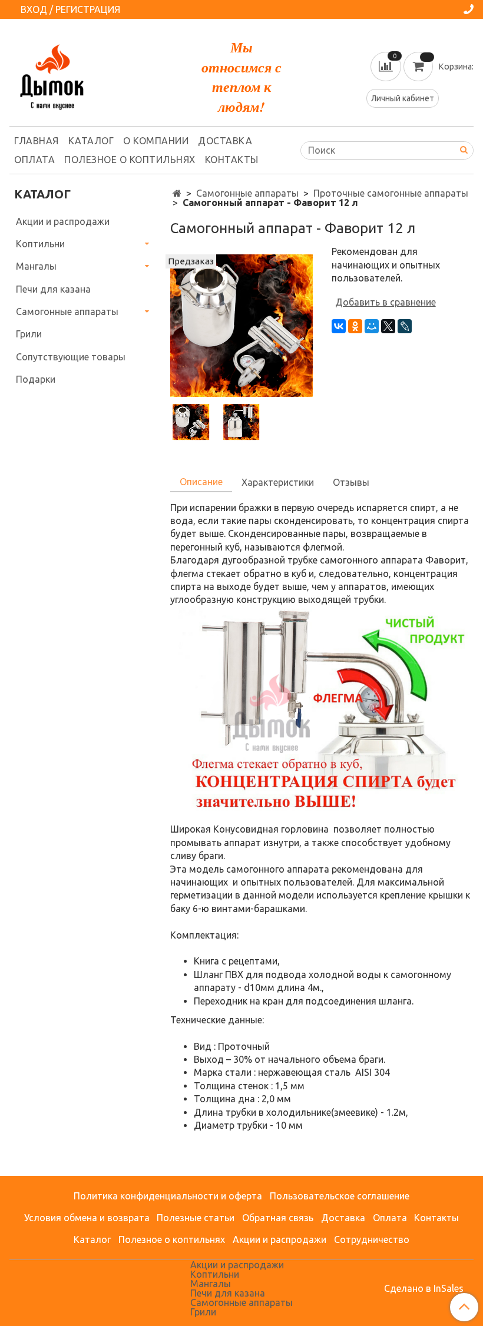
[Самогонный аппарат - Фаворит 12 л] (241, 324)
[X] (388, 326)
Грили (29, 334)
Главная (36, 140)
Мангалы (36, 266)
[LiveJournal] (405, 326)
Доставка (225, 140)
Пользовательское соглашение (339, 1196)
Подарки (35, 379)
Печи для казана (53, 289)
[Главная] (177, 193)
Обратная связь (277, 1217)
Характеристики (278, 482)
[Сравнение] (386, 65)
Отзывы (351, 482)
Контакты (232, 159)
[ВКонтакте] (339, 326)
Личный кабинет (402, 98)
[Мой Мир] (372, 326)
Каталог (91, 140)
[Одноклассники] (355, 326)
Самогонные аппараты (247, 193)
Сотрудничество (371, 1239)
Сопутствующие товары (70, 357)
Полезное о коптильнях (130, 159)
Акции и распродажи (63, 221)
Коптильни (40, 243)
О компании (155, 140)
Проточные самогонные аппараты (390, 193)
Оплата (34, 159)
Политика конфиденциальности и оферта (168, 1196)
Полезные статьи (195, 1217)
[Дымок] (51, 74)
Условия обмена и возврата (87, 1217)
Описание (201, 481)
